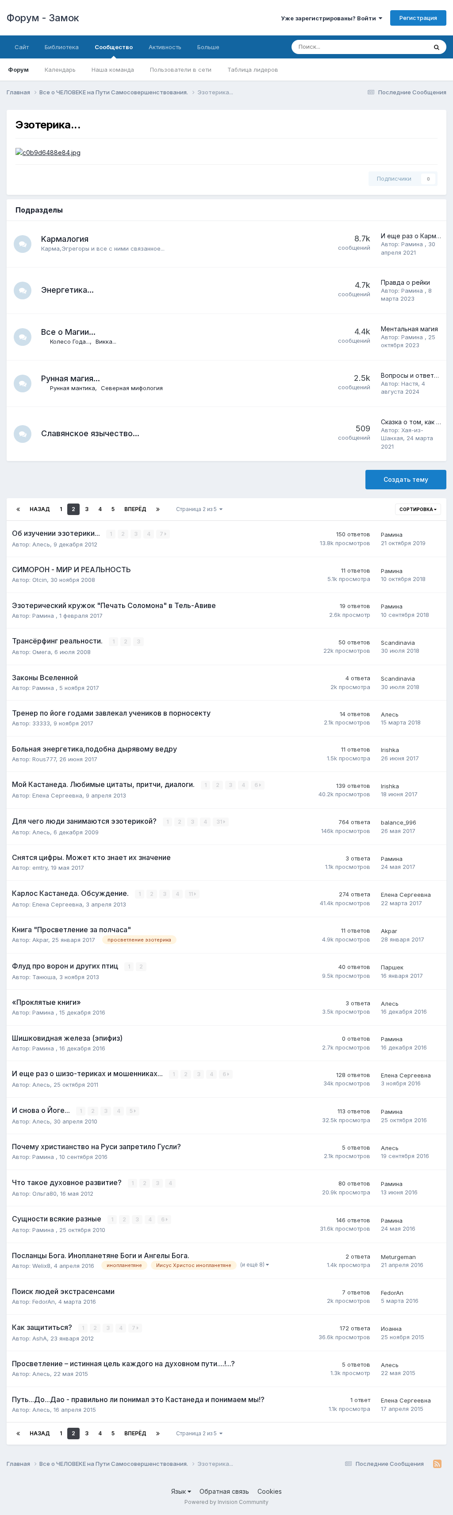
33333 (41, 723)
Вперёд (135, 509)
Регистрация (418, 17)
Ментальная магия (409, 329)
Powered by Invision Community (226, 1502)
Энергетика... (67, 289)
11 (191, 894)
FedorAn (43, 1301)
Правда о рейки (405, 282)
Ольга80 (44, 1193)
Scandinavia (398, 642)
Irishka (390, 749)
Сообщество (114, 46)
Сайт (22, 46)
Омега (41, 651)
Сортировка (416, 509)
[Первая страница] (18, 509)
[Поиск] (436, 47)
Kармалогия (64, 239)
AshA (39, 1338)
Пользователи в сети (180, 69)
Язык (179, 1491)
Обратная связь (224, 1491)
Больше (208, 46)
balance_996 (398, 822)
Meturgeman (398, 1256)
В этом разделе (394, 46)
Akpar (40, 939)
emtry (39, 867)
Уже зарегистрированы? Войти (330, 18)
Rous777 (44, 759)
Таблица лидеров (252, 69)
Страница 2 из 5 (197, 509)
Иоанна (391, 1328)
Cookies (269, 1491)
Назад (40, 509)
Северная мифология (132, 387)
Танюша (44, 976)
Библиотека (62, 46)
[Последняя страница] (158, 509)
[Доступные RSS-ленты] (437, 1464)
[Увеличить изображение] (48, 152)
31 (219, 821)
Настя (409, 383)
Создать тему (406, 479)
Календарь (60, 69)
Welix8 (41, 1265)
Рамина (413, 244)
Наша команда (113, 69)
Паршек (392, 967)
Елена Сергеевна (57, 795)
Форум (18, 69)
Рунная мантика (72, 387)
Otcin (39, 579)
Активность (165, 46)
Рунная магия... (70, 378)
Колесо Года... (70, 341)
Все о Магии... (68, 332)
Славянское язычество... (90, 433)
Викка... (106, 341)
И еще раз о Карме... (412, 236)
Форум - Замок (43, 17)
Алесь (41, 544)
